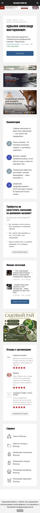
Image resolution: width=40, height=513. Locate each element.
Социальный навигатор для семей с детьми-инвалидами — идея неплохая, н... (22, 174)
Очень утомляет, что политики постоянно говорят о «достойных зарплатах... (22, 146)
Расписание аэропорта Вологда (22, 480)
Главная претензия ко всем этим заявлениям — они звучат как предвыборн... (22, 132)
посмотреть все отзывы (20, 413)
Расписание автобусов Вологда (22, 471)
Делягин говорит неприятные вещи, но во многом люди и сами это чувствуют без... (23, 160)
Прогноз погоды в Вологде (20, 445)
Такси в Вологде (19, 436)
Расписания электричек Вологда (22, 453)
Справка (11, 428)
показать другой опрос (20, 252)
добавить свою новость (20, 301)
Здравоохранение (13, 44)
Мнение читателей (16, 265)
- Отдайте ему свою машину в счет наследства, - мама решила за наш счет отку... (21, 288)
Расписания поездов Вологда (21, 462)
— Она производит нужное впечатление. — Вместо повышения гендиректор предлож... (23, 274)
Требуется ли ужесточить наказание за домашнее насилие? (19, 210)
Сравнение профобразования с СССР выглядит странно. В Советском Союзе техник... (23, 189)
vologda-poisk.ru (20, 3)
